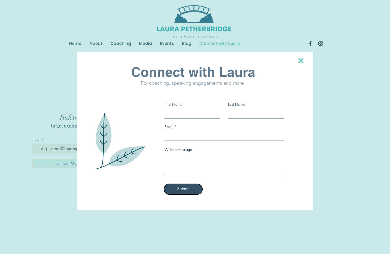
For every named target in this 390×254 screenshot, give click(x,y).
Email (168, 127)
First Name (173, 104)
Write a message (178, 149)
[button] (301, 61)
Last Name (236, 104)
